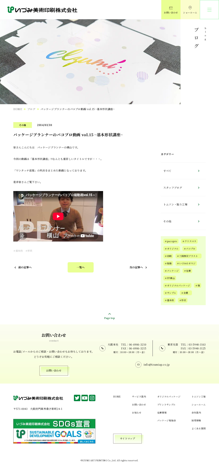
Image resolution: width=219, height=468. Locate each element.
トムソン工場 (199, 396)
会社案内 (196, 412)
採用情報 (196, 420)
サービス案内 (139, 396)
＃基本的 (18, 251)
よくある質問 (199, 428)
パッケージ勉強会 (166, 420)
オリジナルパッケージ (168, 396)
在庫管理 (162, 412)
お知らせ (136, 412)
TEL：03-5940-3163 (193, 344)
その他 (22, 125)
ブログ (31, 109)
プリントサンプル (166, 404)
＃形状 (28, 251)
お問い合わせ (171, 12)
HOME (17, 109)
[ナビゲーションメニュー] (209, 9)
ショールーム (190, 12)
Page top (109, 318)
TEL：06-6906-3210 (133, 344)
